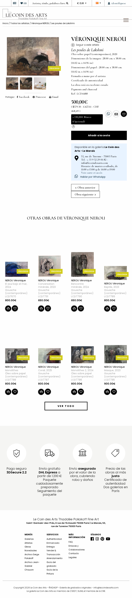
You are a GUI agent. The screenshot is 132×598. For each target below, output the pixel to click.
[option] (33, 56)
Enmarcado (53, 542)
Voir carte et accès (91, 172)
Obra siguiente (84, 194)
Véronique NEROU (40, 23)
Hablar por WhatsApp (93, 177)
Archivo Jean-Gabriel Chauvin (32, 566)
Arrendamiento (54, 558)
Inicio (5, 23)
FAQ (71, 541)
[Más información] (116, 114)
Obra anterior (86, 187)
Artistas (28, 542)
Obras (28, 546)
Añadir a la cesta (99, 135)
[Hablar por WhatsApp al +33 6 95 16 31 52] (108, 114)
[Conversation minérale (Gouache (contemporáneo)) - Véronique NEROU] (49, 267)
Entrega (51, 546)
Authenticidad (54, 539)
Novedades (31, 550)
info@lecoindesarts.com (106, 587)
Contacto (74, 553)
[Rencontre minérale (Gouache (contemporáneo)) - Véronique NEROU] (82, 265)
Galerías (29, 539)
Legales (73, 557)
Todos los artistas (19, 23)
